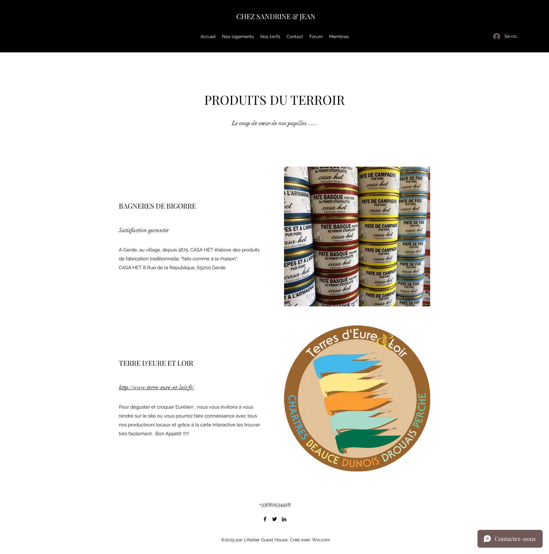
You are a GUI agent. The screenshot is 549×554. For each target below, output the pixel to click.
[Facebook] (265, 519)
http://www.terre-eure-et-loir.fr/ (156, 387)
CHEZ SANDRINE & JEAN (275, 16)
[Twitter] (274, 519)
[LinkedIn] (284, 519)
